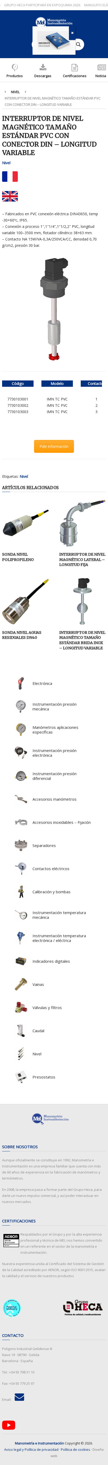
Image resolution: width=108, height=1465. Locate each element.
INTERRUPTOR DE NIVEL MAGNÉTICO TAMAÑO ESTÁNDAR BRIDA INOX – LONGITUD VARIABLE (82, 640)
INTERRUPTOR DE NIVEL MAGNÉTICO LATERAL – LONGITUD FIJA (82, 559)
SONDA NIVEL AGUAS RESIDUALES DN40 (21, 635)
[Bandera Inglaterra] (10, 196)
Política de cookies (75, 1449)
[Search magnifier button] (78, 44)
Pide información (54, 446)
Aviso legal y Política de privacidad (31, 1449)
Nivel (15, 91)
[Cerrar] (72, 33)
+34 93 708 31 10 (21, 1372)
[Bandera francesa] (10, 176)
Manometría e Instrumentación (39, 1443)
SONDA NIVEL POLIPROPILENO (18, 557)
